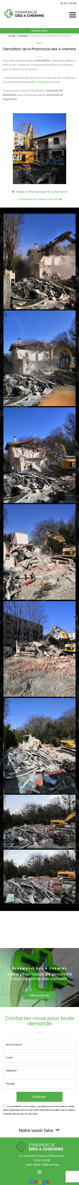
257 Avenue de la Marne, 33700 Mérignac (41, 1156)
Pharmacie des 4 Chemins (33, 82)
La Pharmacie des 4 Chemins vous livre (37, 199)
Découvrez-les (39, 995)
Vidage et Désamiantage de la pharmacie (41, 191)
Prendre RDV (39, 31)
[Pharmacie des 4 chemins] (24, 19)
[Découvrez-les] (39, 977)
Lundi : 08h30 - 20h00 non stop (42, 1164)
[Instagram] (39, 1172)
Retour (39, 43)
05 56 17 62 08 (68, 3)
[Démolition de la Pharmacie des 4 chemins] (39, 149)
